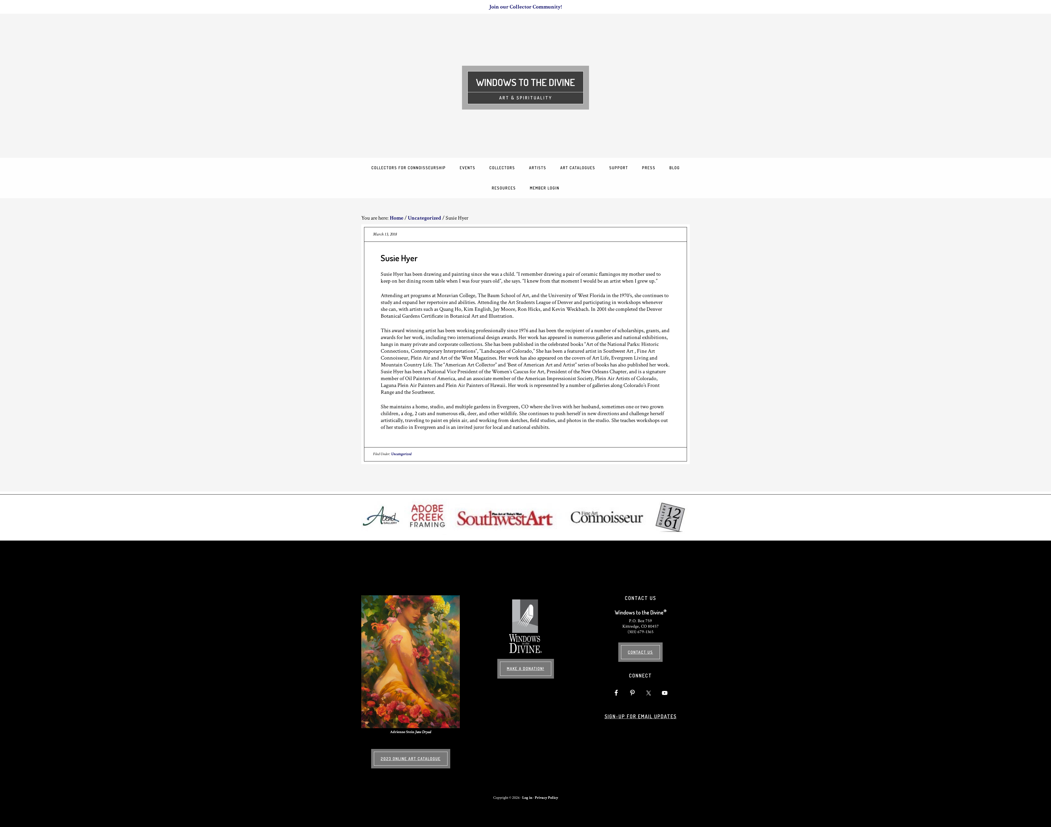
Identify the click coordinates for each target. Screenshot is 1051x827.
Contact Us (640, 652)
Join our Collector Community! (525, 6)
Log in (527, 797)
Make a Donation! (525, 668)
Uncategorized (401, 454)
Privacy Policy (546, 797)
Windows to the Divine (525, 82)
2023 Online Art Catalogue (411, 758)
